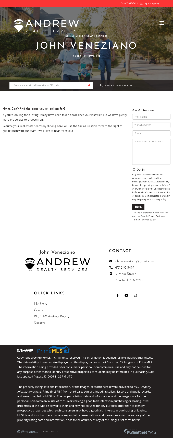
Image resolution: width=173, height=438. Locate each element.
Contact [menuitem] (39, 310)
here (60, 126)
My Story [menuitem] (40, 304)
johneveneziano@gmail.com (134, 261)
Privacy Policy (160, 199)
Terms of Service (140, 219)
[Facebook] (117, 295)
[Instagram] (135, 295)
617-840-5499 (131, 3)
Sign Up (155, 4)
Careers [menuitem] (39, 322)
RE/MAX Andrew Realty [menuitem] (51, 316)
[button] (89, 85)
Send (138, 207)
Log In (146, 4)
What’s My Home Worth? (118, 86)
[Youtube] (126, 295)
